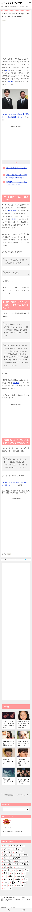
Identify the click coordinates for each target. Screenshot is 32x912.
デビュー (8, 849)
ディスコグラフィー (17, 846)
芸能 (4, 20)
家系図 (10, 867)
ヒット (18, 849)
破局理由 (6, 882)
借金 (22, 851)
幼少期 (7, 870)
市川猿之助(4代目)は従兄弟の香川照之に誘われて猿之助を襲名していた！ (9, 795)
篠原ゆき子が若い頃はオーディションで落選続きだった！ (8, 743)
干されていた (19, 867)
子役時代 (25, 864)
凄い (6, 858)
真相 (9, 554)
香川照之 (8, 70)
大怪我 (16, 861)
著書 (24, 882)
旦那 (5, 873)
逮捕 (5, 885)
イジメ (5, 846)
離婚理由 (20, 885)
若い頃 (15, 882)
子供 (16, 864)
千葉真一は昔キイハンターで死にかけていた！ (8, 781)
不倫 (15, 852)
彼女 (20, 870)
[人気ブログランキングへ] (7, 823)
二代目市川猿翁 (11, 210)
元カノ (6, 855)
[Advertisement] (16, 39)
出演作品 (16, 858)
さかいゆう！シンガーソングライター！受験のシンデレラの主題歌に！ (23, 762)
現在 (11, 876)
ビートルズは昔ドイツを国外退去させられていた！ (23, 781)
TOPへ (24, 910)
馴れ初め (8, 888)
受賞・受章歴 (8, 861)
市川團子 (11, 81)
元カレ (13, 855)
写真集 (25, 855)
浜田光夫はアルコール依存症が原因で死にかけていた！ (23, 743)
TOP (10, 897)
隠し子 (11, 885)
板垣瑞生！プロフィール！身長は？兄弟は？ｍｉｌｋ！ (8, 761)
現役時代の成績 (20, 876)
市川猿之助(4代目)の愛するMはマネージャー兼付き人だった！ (24, 795)
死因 (18, 873)
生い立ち (8, 879)
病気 (18, 879)
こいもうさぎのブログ (11, 2)
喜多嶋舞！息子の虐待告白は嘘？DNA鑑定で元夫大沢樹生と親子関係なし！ (23, 724)
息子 (27, 870)
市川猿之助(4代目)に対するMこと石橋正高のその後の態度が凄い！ (8, 724)
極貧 (12, 873)
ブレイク (7, 852)
